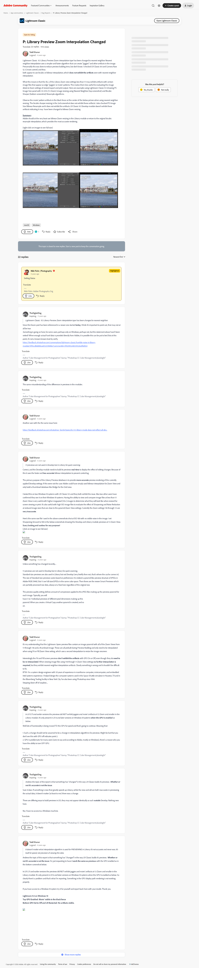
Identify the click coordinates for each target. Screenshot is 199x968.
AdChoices (135, 964)
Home (5, 13)
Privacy (72, 964)
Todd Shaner (34, 52)
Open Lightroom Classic (166, 20)
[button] (172, 5)
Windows (36, 225)
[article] (71, 284)
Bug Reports (46, 13)
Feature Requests (79, 5)
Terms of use (62, 964)
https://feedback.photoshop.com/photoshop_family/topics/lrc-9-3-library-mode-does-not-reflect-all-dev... (65, 430)
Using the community (48, 964)
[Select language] (159, 5)
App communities (17, 13)
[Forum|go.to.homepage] (15, 5)
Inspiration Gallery (97, 5)
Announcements (62, 5)
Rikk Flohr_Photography (41, 271)
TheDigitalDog (35, 313)
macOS (26, 225)
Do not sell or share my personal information (109, 964)
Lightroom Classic (32, 13)
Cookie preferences (84, 964)
